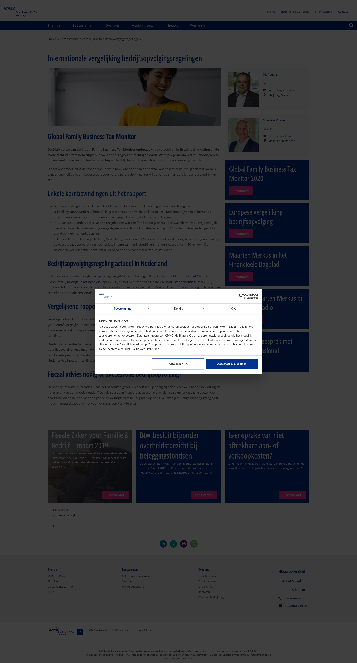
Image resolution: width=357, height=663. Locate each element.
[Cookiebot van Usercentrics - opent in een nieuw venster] (242, 296)
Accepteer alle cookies (231, 364)
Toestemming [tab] (122, 308)
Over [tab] (234, 308)
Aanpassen (176, 364)
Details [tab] (178, 308)
